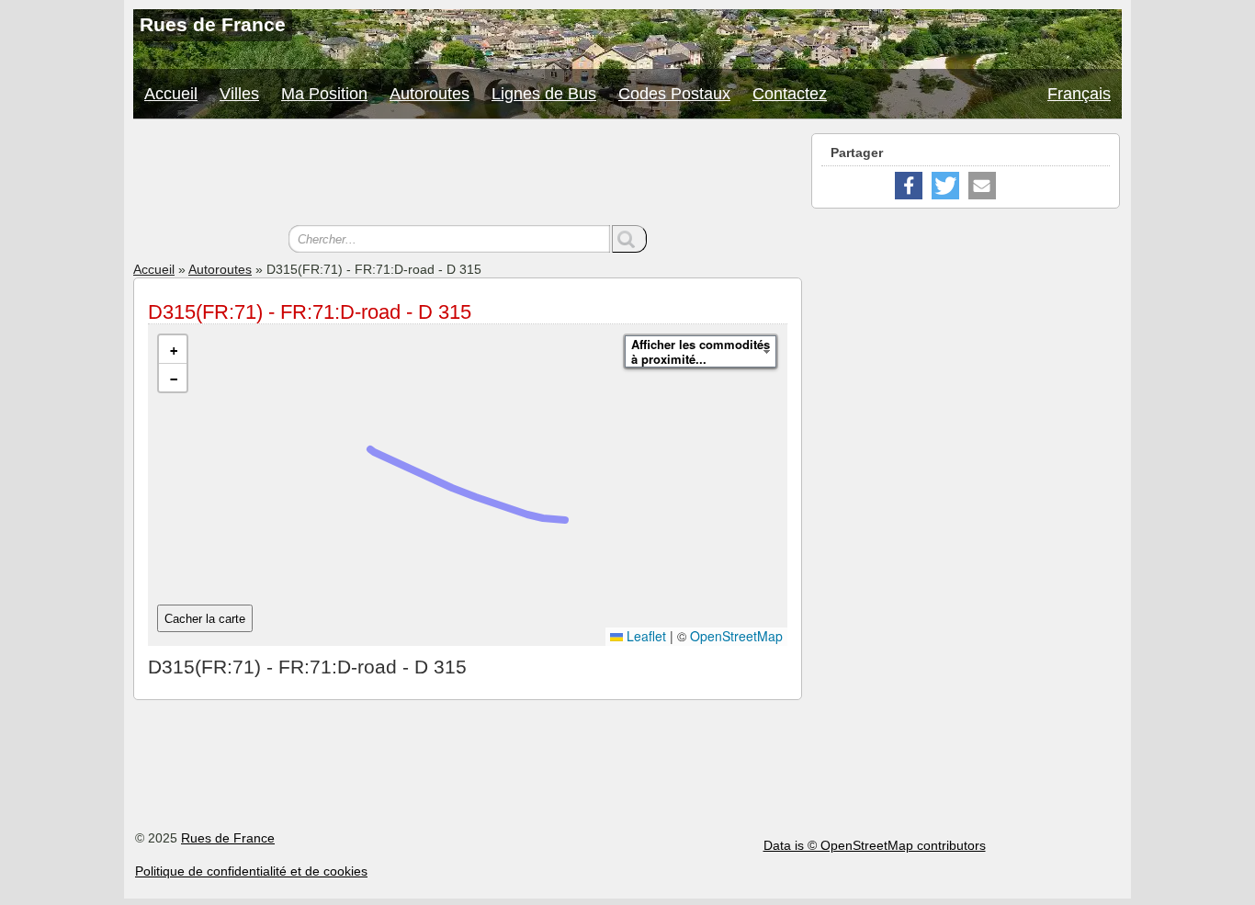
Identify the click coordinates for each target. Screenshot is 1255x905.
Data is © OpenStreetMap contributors (874, 845)
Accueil (171, 94)
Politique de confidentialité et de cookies (251, 871)
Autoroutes (429, 94)
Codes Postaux (674, 94)
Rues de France (228, 838)
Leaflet (644, 636)
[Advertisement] (467, 174)
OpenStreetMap (736, 636)
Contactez (789, 94)
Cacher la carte (204, 619)
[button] (173, 349)
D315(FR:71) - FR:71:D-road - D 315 (309, 311)
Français (1079, 94)
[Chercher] (629, 239)
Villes (239, 94)
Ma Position (324, 94)
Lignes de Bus (544, 94)
